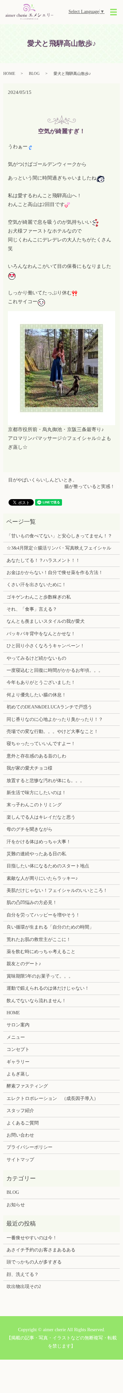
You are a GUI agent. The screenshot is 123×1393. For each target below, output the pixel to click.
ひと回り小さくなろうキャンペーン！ (46, 645)
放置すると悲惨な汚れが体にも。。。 (46, 780)
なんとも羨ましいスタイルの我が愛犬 (46, 621)
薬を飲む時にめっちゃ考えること (41, 951)
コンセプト (18, 1049)
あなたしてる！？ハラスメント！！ (43, 560)
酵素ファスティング (27, 1086)
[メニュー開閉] (113, 12)
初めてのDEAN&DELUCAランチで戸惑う (49, 707)
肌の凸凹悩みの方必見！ (32, 902)
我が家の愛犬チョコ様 (29, 768)
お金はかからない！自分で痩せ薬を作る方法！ (55, 572)
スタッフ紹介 (20, 1110)
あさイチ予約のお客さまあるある (41, 1249)
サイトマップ (20, 1159)
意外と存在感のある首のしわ (36, 756)
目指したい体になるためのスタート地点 (48, 865)
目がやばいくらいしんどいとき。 (42, 480)
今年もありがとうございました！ (41, 682)
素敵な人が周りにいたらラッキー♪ (42, 878)
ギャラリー (18, 1061)
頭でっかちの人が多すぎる (34, 1262)
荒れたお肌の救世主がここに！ (39, 939)
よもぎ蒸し (18, 1073)
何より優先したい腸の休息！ (36, 694)
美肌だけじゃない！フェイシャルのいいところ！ (57, 890)
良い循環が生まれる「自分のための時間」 (50, 927)
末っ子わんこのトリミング (34, 804)
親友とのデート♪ (24, 963)
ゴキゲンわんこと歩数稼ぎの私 (39, 597)
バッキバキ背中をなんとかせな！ (41, 633)
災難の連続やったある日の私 (36, 853)
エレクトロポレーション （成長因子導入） (52, 1098)
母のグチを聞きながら (29, 829)
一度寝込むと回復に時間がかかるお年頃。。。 (55, 670)
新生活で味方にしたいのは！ (36, 792)
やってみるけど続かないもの (36, 658)
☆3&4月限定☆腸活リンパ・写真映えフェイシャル (59, 548)
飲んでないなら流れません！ (36, 1000)
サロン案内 (18, 1024)
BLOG (34, 73)
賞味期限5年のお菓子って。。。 (40, 976)
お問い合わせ (20, 1135)
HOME (9, 73)
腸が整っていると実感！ (89, 486)
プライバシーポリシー (29, 1147)
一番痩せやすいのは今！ (32, 1237)
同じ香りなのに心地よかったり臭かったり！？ (55, 719)
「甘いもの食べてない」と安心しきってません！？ (59, 535)
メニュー (16, 1037)
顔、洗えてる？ (23, 1274)
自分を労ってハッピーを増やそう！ (43, 915)
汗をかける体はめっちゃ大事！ (39, 841)
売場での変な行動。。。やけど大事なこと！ (52, 731)
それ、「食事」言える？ (32, 609)
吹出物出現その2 (24, 1286)
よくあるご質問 (23, 1123)
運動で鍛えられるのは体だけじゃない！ (48, 988)
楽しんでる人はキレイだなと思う (41, 817)
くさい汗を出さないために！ (36, 584)
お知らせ (16, 1204)
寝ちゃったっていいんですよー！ (41, 743)
